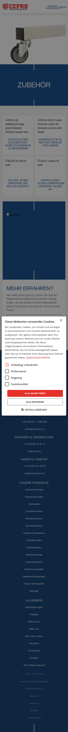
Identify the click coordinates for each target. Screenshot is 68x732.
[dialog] (34, 366)
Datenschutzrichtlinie (38, 357)
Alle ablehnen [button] (35, 401)
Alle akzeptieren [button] (35, 393)
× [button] (61, 320)
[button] (34, 409)
